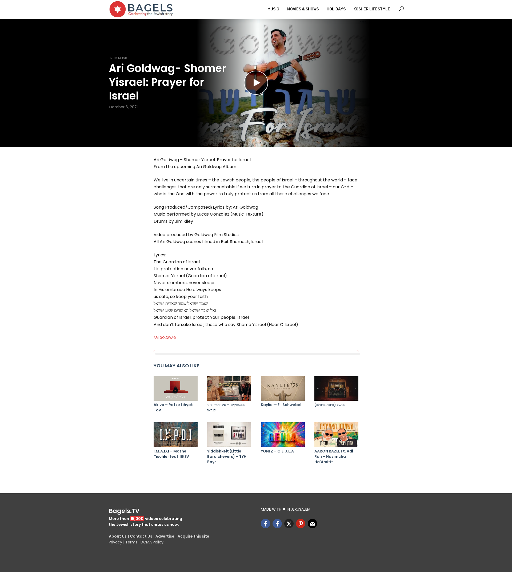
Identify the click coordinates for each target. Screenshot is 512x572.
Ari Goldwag (165, 337)
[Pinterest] (300, 523)
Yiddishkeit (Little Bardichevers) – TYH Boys (226, 456)
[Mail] (312, 523)
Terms (131, 542)
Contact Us (141, 536)
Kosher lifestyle (372, 9)
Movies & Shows (303, 9)
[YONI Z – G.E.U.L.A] (283, 434)
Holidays (336, 9)
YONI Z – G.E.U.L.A (277, 451)
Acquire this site (193, 536)
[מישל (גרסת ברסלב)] (336, 388)
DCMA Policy (152, 542)
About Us (118, 536)
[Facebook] (265, 523)
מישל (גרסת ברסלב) (329, 404)
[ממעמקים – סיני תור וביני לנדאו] (229, 388)
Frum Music (119, 58)
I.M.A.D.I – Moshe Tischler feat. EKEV (171, 453)
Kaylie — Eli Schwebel (281, 404)
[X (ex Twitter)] (289, 523)
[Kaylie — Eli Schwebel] (283, 388)
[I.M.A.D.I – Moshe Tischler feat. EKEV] (176, 434)
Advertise (164, 536)
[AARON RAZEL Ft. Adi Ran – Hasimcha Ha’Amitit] (336, 434)
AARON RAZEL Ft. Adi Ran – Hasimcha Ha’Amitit (333, 456)
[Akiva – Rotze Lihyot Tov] (176, 388)
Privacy (115, 542)
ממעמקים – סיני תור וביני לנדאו (226, 407)
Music (273, 9)
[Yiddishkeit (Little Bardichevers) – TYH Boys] (229, 434)
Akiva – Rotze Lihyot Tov (173, 407)
